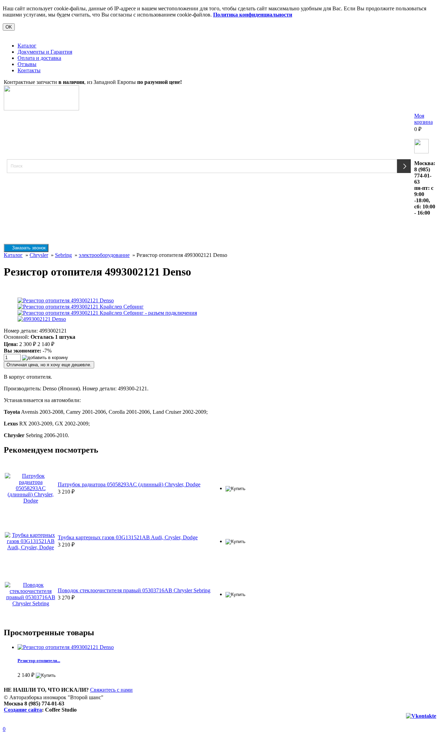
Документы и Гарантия (45, 52)
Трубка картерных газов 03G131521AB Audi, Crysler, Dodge (128, 537)
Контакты (29, 70)
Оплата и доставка (39, 58)
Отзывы (27, 64)
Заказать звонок (28, 247)
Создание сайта (23, 710)
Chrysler (39, 255)
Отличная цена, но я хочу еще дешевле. (49, 364)
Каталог (27, 45)
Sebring (63, 255)
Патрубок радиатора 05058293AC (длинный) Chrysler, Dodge (129, 484)
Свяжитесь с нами (111, 690)
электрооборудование (104, 255)
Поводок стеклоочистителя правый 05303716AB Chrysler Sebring (134, 590)
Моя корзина (423, 119)
